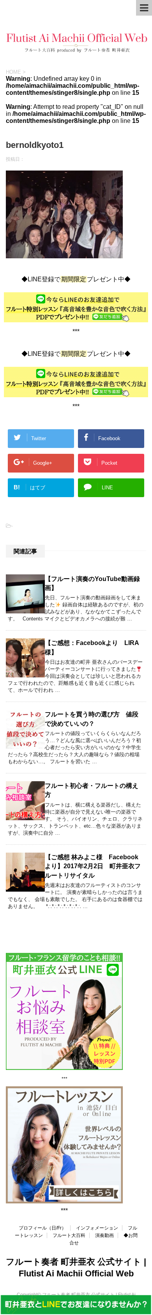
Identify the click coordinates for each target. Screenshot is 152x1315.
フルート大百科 (69, 1235)
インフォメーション (97, 1228)
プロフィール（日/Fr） (42, 1228)
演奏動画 (104, 1235)
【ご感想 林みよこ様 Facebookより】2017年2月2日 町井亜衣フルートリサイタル (93, 866)
